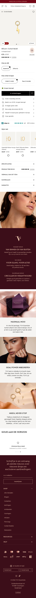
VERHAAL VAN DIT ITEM (10, 175)
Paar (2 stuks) (26, 81)
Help (5, 542)
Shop (5, 488)
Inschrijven (18, 481)
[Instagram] (16, 576)
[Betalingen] (18, 554)
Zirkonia (15, 68)
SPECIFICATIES (10, 164)
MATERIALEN (10, 180)
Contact (18, 592)
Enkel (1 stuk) (9, 81)
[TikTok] (19, 576)
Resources (7, 537)
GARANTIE (5, 185)
